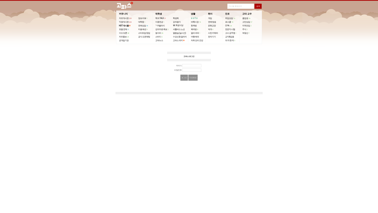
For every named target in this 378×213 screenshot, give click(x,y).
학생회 (176, 18)
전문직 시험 (230, 29)
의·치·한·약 (230, 40)
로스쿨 (229, 22)
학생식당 (178, 25)
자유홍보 (124, 37)
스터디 (158, 37)
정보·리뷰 (143, 18)
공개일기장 (124, 40)
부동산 (245, 33)
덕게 (210, 29)
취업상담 (230, 18)
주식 (244, 29)
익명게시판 (125, 22)
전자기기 (212, 37)
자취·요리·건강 (197, 40)
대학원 (141, 22)
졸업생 (246, 18)
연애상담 (143, 25)
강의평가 (177, 22)
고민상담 (247, 22)
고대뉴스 (159, 40)
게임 (210, 18)
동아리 (159, 33)
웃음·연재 (124, 29)
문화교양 (212, 25)
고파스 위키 (178, 40)
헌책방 (194, 25)
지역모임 (246, 25)
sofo (194, 18)
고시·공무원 (230, 33)
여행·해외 (195, 37)
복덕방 (194, 29)
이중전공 (159, 22)
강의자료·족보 (161, 29)
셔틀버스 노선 (179, 29)
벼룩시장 (196, 22)
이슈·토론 (124, 33)
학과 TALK (160, 18)
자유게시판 (125, 18)
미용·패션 (143, 29)
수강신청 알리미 (180, 37)
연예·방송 (212, 22)
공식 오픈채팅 (144, 37)
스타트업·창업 (144, 33)
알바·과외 (195, 33)
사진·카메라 (213, 33)
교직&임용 (229, 37)
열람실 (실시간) (179, 33)
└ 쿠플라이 (160, 25)
